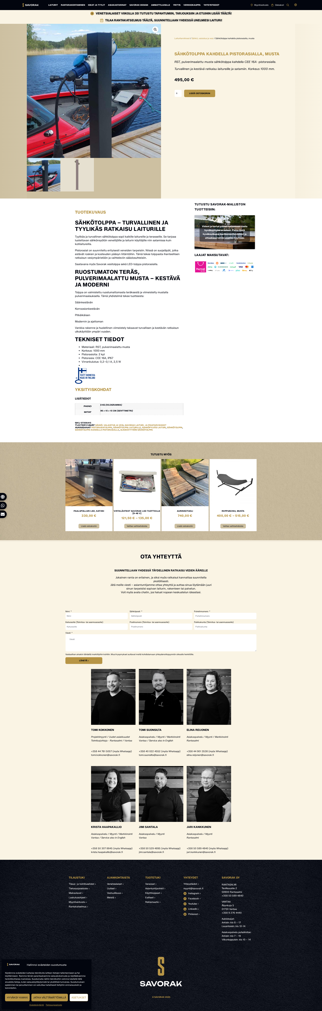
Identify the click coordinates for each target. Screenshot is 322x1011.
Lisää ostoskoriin (199, 93)
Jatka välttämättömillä (49, 997)
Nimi (67, 611)
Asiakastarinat (117, 5)
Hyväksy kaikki (17, 997)
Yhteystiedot (211, 5)
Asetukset (78, 997)
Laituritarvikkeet (182, 38)
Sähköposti (135, 611)
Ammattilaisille (160, 5)
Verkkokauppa (192, 5)
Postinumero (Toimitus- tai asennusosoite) (149, 622)
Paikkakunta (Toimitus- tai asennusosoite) (214, 622)
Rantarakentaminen (73, 5)
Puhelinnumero (201, 611)
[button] (296, 5)
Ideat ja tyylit (96, 5)
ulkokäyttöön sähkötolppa (136, 430)
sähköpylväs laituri (154, 427)
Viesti (68, 633)
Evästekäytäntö (37, 1005)
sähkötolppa (174, 427)
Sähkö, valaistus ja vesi (202, 38)
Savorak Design (138, 5)
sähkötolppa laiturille (127, 427)
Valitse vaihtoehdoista (137, 526)
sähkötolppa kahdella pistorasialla (97, 430)
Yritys (176, 5)
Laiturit (53, 5)
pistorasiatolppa (101, 427)
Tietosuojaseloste (54, 1005)
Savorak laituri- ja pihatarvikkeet (145, 425)
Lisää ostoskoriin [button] (89, 526)
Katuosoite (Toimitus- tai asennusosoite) (84, 622)
